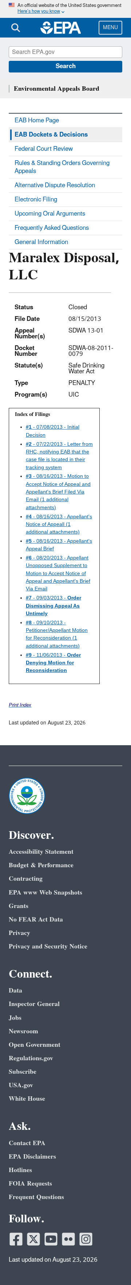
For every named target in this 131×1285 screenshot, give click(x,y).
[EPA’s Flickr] (68, 1239)
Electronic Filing (36, 199)
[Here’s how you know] (65, 9)
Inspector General (34, 1004)
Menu (110, 27)
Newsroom (23, 1031)
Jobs (15, 1018)
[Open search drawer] (16, 28)
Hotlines (20, 1170)
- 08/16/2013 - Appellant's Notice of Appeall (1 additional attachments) (59, 524)
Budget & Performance (41, 865)
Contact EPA (27, 1143)
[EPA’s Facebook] (16, 1239)
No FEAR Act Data (36, 919)
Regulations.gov (31, 1058)
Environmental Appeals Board (56, 88)
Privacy (19, 933)
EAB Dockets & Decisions (51, 134)
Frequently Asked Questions (52, 228)
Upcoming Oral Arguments (50, 213)
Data (15, 990)
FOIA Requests (30, 1183)
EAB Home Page (37, 120)
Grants (18, 906)
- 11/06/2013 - (53, 662)
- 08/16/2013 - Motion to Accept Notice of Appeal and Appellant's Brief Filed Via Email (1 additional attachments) (58, 491)
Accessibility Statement (41, 852)
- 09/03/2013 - (53, 605)
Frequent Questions (36, 1197)
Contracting (26, 879)
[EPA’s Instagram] (86, 1239)
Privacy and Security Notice (48, 946)
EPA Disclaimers (32, 1156)
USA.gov (21, 1085)
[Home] (61, 27)
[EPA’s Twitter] (33, 1239)
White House (27, 1099)
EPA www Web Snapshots (45, 892)
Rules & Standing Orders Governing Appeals (62, 167)
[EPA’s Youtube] (51, 1239)
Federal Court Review (44, 149)
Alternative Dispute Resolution (55, 185)
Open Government (34, 1045)
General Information (41, 242)
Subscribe (22, 1072)
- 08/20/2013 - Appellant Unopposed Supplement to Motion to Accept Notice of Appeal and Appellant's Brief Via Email (58, 573)
